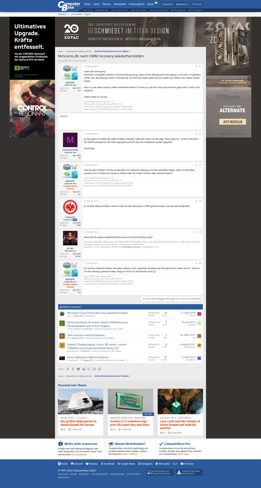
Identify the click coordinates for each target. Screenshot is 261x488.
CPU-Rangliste (196, 10)
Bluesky (93, 463)
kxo (68, 338)
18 (114, 429)
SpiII (69, 316)
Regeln (87, 14)
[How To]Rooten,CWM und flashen (88, 357)
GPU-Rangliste (179, 10)
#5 (200, 232)
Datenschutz (63, 477)
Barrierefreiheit (133, 474)
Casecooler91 (73, 360)
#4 (200, 201)
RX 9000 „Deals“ (140, 10)
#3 (200, 165)
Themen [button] (106, 4)
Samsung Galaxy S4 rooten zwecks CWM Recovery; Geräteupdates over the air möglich (97, 324)
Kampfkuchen (73, 351)
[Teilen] (196, 66)
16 (163, 433)
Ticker (87, 4)
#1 (200, 66)
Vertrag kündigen (117, 474)
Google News (128, 463)
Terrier (193, 315)
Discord (78, 463)
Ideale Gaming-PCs (160, 10)
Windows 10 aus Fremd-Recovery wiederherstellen (97, 313)
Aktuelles (62, 14)
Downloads (120, 4)
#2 (200, 133)
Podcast (89, 10)
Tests (96, 4)
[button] (68, 14)
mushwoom (191, 360)
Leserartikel (76, 14)
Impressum (63, 474)
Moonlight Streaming (131, 247)
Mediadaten (84, 474)
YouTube (188, 463)
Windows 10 (90, 316)
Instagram (147, 463)
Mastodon (164, 463)
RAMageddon (103, 10)
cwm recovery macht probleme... (87, 335)
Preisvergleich (136, 4)
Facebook (109, 463)
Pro (75, 220)
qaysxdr (64, 60)
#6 (200, 263)
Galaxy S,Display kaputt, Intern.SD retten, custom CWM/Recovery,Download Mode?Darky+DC (97, 346)
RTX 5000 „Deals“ (121, 10)
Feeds (64, 463)
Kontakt (73, 474)
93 (64, 429)
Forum (150, 4)
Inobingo (192, 325)
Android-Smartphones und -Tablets (108, 329)
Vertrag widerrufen (99, 474)
